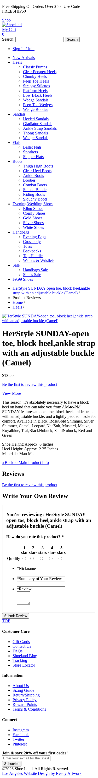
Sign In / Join (23, 48)
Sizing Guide (23, 690)
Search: (8, 39)
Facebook (21, 734)
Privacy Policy (25, 700)
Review (24, 589)
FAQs (17, 651)
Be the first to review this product (29, 384)
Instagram (21, 730)
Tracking (20, 660)
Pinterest (20, 744)
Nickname (26, 568)
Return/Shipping (26, 695)
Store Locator (24, 665)
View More (11, 393)
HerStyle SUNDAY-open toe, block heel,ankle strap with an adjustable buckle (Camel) (51, 290)
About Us (21, 685)
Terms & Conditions (29, 709)
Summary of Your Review (39, 578)
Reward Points (25, 704)
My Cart (9, 29)
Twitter (18, 739)
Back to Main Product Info (25, 462)
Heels (17, 307)
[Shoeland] (12, 25)
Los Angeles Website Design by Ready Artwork (42, 773)
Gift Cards (21, 641)
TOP (6, 621)
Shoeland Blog (25, 655)
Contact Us (22, 646)
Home (18, 302)
